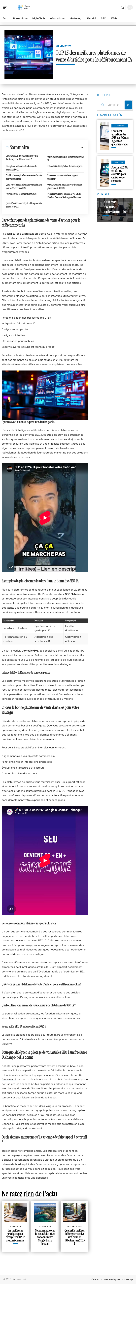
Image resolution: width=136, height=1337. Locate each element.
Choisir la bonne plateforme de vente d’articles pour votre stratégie (24, 177)
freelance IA (9, 1079)
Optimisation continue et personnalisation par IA (65, 158)
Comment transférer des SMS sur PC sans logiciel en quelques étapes (120, 137)
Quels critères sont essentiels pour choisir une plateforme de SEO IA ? (64, 186)
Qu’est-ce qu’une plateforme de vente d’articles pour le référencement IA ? (24, 186)
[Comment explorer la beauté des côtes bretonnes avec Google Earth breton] (45, 1212)
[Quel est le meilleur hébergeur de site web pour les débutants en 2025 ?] (74, 1212)
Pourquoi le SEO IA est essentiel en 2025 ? (21, 193)
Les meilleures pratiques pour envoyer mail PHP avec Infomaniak (15, 1235)
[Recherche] (122, 7)
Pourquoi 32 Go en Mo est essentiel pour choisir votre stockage (119, 174)
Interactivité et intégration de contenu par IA (64, 166)
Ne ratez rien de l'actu (29, 1194)
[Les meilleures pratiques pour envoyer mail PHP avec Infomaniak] (15, 1212)
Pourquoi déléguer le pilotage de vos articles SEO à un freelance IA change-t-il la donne (64, 195)
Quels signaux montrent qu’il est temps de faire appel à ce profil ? (24, 205)
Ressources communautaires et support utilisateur (62, 177)
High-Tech (118, 162)
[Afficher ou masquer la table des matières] (56, 147)
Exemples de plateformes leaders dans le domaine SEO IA (21, 168)
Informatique (119, 126)
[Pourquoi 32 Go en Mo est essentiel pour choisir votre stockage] (104, 172)
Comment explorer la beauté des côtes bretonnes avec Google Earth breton (45, 1237)
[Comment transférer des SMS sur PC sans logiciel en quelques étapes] (104, 136)
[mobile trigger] (6, 7)
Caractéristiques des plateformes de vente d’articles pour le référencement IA (22, 157)
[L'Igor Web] (24, 7)
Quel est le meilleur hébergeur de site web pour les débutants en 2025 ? (75, 1237)
